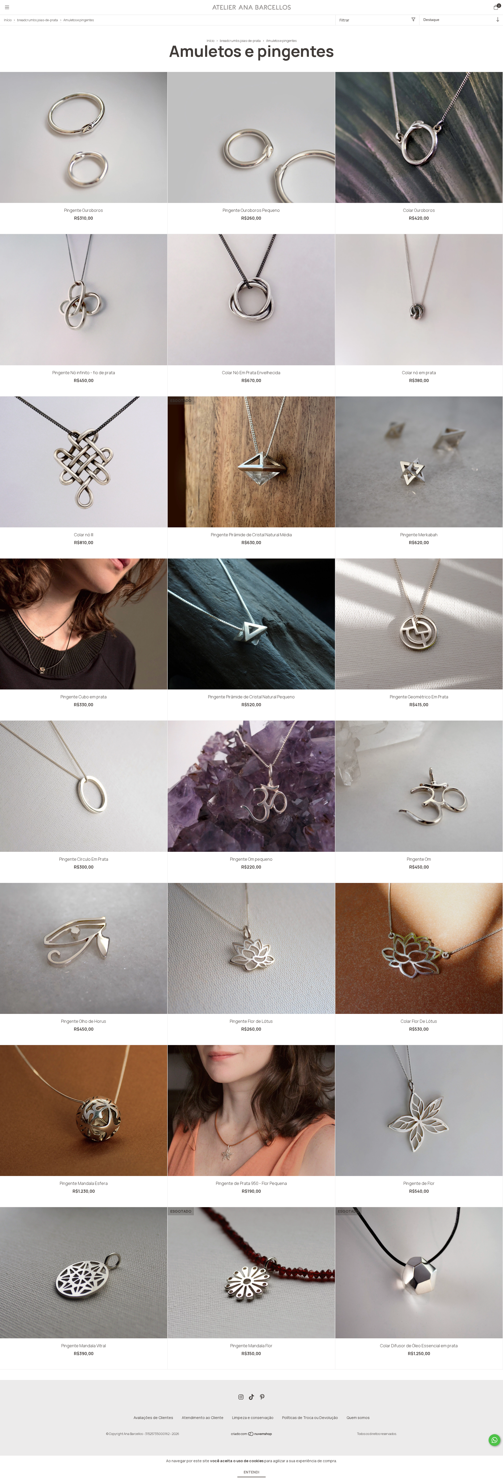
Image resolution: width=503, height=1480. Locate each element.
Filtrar (344, 20)
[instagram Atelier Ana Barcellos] (241, 1397)
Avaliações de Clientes (153, 1417)
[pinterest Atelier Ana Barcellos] (262, 1397)
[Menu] (7, 7)
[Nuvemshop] (252, 1435)
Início (8, 20)
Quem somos (358, 1417)
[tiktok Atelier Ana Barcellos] (251, 1397)
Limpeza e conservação (253, 1417)
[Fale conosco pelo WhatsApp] (494, 1440)
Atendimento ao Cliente (202, 1417)
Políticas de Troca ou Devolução (310, 1417)
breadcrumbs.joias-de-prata (37, 20)
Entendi (251, 1472)
